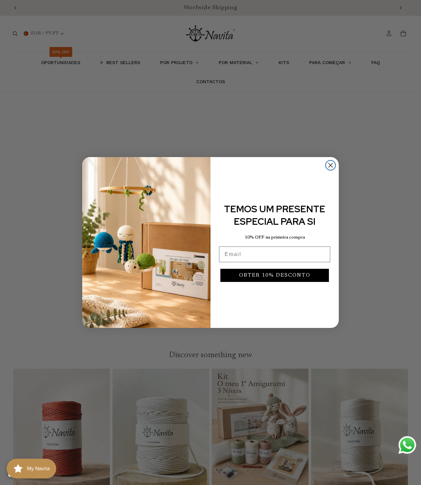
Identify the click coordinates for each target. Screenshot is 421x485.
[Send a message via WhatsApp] (407, 445)
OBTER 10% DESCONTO (274, 275)
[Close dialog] (330, 165)
